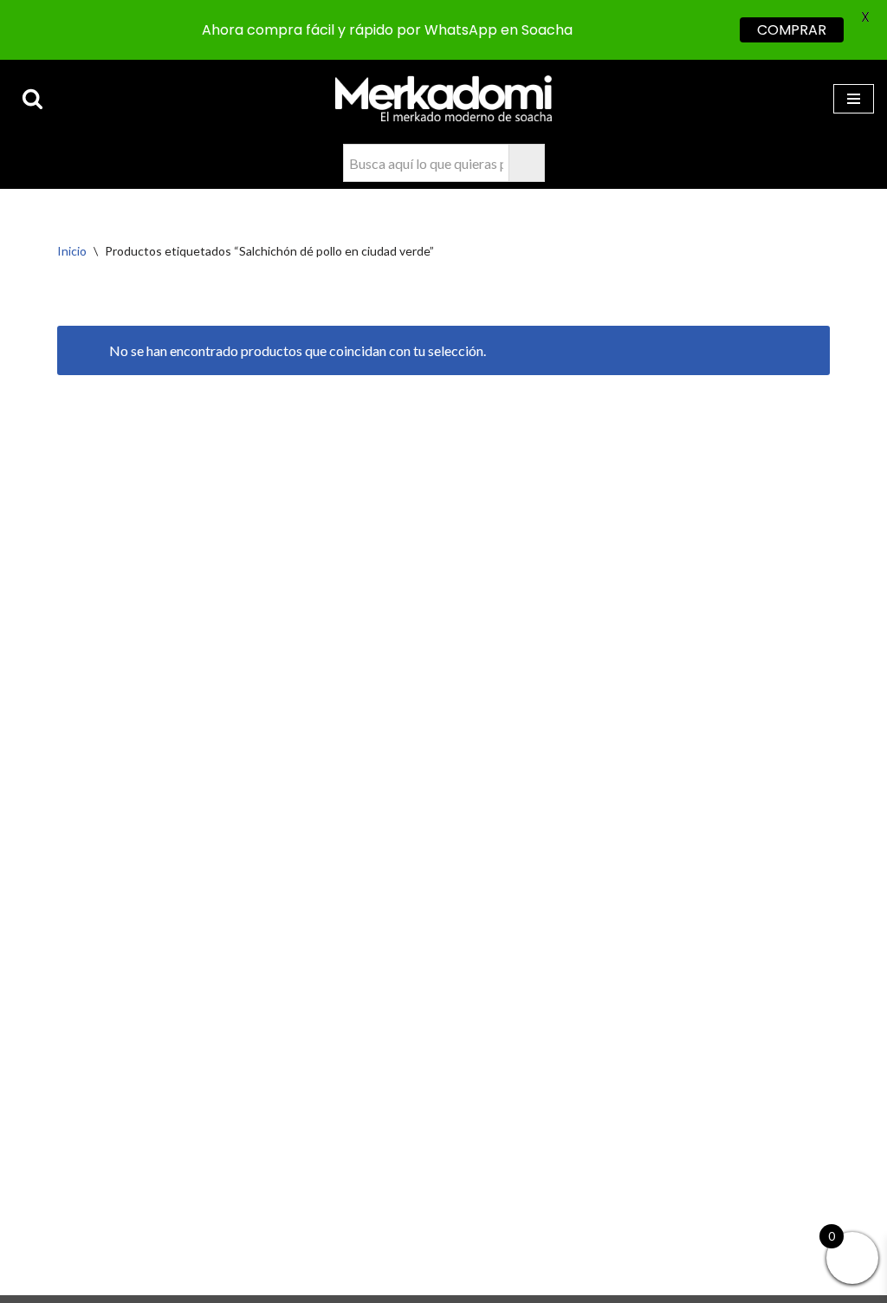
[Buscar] (32, 98)
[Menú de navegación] (853, 98)
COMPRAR (791, 30)
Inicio (72, 250)
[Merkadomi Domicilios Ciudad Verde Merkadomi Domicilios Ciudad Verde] (443, 98)
